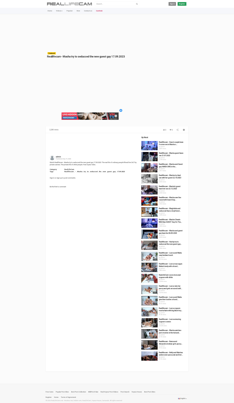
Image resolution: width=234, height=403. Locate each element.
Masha (79, 171)
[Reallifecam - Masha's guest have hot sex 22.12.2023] (149, 190)
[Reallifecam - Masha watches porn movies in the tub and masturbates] (149, 333)
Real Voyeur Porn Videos (110, 392)
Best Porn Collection (78, 392)
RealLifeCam (69, 169)
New (78, 11)
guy (114, 171)
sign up (59, 178)
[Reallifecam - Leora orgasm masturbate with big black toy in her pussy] (149, 311)
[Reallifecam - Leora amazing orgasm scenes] (149, 322)
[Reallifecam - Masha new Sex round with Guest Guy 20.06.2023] (149, 201)
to (88, 171)
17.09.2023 (121, 171)
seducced (94, 171)
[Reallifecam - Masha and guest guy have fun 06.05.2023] (149, 234)
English (183, 398)
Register (182, 4)
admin (58, 157)
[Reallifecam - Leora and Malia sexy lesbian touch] (149, 256)
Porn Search (125, 392)
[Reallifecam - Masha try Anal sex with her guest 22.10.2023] (149, 178)
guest (109, 171)
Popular (70, 11)
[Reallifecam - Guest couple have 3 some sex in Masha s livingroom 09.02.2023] (149, 145)
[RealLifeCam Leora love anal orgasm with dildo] (149, 278)
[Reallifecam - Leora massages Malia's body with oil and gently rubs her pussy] (149, 267)
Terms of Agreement (68, 397)
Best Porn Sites (149, 392)
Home (50, 11)
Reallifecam (69, 171)
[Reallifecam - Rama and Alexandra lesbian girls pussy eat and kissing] (149, 345)
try (85, 171)
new (104, 171)
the (100, 171)
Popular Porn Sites (62, 392)
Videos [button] (58, 11)
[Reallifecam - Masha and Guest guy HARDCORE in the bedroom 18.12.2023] (149, 167)
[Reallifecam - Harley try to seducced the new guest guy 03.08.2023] (149, 245)
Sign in (172, 4)
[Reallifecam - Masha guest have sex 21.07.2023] (149, 156)
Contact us (88, 11)
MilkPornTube (93, 392)
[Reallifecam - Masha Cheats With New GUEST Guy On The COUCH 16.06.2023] (149, 223)
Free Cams (49, 392)
